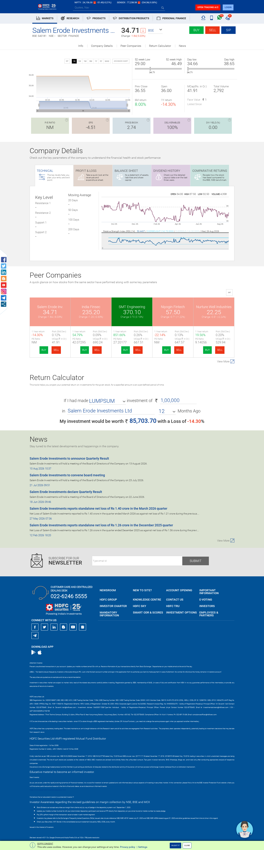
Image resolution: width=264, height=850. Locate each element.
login (228, 7)
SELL (56, 349)
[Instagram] (82, 627)
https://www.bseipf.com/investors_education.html (48, 790)
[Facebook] (35, 627)
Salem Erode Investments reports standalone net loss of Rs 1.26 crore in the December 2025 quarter (101, 525)
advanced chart (121, 61)
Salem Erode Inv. (50, 307)
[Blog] (63, 627)
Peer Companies (131, 45)
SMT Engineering (132, 307)
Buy (196, 30)
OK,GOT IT (175, 845)
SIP (228, 30)
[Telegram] (35, 635)
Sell (212, 30)
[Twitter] (44, 627)
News (182, 45)
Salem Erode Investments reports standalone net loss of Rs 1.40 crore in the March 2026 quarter (98, 508)
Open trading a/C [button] (207, 7)
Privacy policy (127, 847)
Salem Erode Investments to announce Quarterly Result (69, 458)
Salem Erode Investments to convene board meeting (67, 475)
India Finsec (91, 307)
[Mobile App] (211, 18)
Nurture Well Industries (213, 307)
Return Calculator (160, 45)
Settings (142, 847)
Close (187, 845)
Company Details (102, 45)
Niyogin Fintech (173, 307)
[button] (155, 30)
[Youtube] (73, 627)
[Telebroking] (203, 18)
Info (80, 45)
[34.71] (150, 68)
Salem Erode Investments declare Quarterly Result (66, 492)
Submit (196, 561)
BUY (43, 349)
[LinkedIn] (54, 627)
